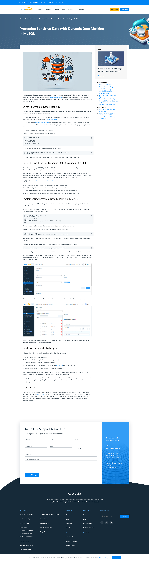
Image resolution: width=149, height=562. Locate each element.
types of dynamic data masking (45, 181)
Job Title (52, 446)
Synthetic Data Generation (107, 104)
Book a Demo (114, 9)
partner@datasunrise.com (113, 467)
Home (21, 19)
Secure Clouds (44, 519)
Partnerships (69, 523)
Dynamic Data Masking (106, 87)
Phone (51, 439)
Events (67, 519)
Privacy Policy (103, 557)
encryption (59, 365)
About (67, 515)
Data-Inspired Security (25, 549)
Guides (85, 515)
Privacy (96, 502)
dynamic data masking (42, 122)
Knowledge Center (31, 19)
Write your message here (32, 459)
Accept (116, 557)
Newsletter (104, 510)
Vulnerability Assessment (26, 545)
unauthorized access (53, 119)
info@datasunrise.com (112, 440)
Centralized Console (88, 527)
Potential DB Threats (71, 541)
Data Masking (23, 527)
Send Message (32, 475)
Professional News (70, 537)
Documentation (87, 523)
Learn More (101, 76)
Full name (27, 439)
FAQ (84, 519)
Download (125, 9)
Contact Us (68, 527)
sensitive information (56, 97)
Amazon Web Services (46, 527)
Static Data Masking (105, 89)
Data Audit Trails (104, 93)
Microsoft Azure (44, 523)
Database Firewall (24, 523)
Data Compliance (24, 541)
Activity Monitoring (25, 519)
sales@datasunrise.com (113, 448)
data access (40, 394)
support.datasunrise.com (113, 457)
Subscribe (124, 516)
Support (48, 9)
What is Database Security (107, 99)
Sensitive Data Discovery (26, 536)
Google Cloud (43, 532)
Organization (28, 446)
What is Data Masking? (106, 84)
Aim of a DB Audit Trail (106, 91)
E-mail (76, 439)
